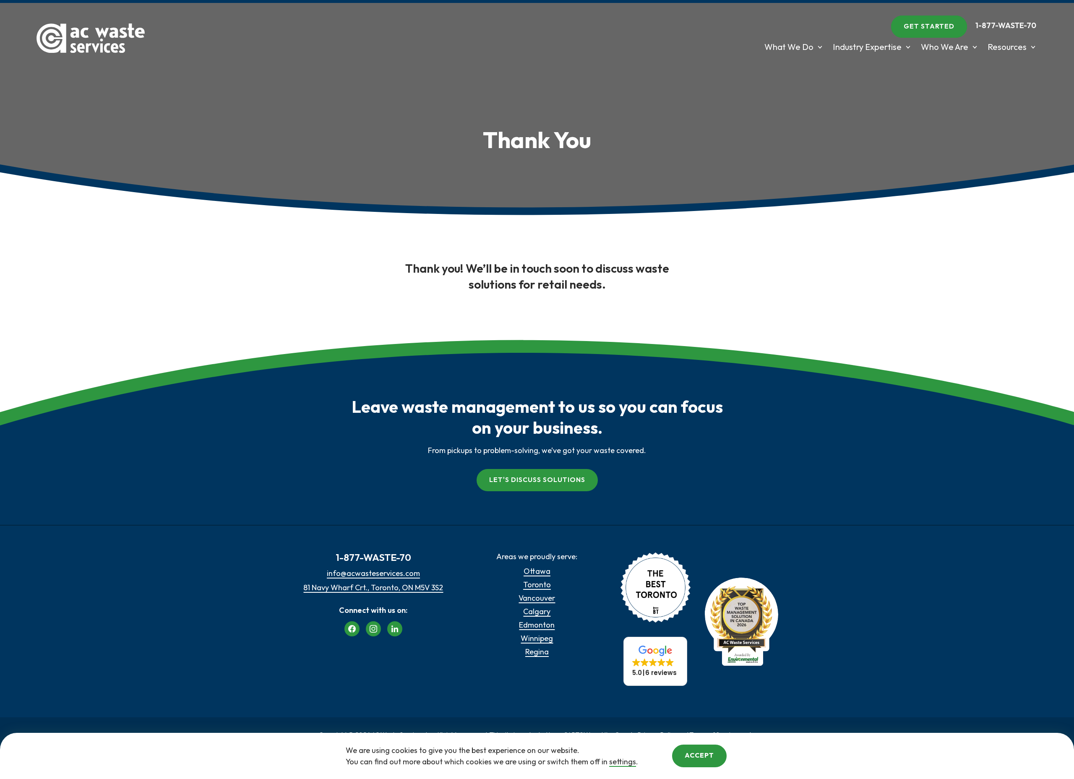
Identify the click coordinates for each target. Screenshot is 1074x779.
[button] (655, 661)
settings (622, 761)
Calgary (536, 611)
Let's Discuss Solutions (537, 479)
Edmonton (537, 625)
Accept (699, 755)
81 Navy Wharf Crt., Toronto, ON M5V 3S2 (373, 587)
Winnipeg (537, 638)
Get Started (929, 26)
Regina (537, 652)
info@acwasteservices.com (373, 573)
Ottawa (537, 571)
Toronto (537, 584)
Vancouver (537, 598)
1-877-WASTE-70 (1005, 25)
